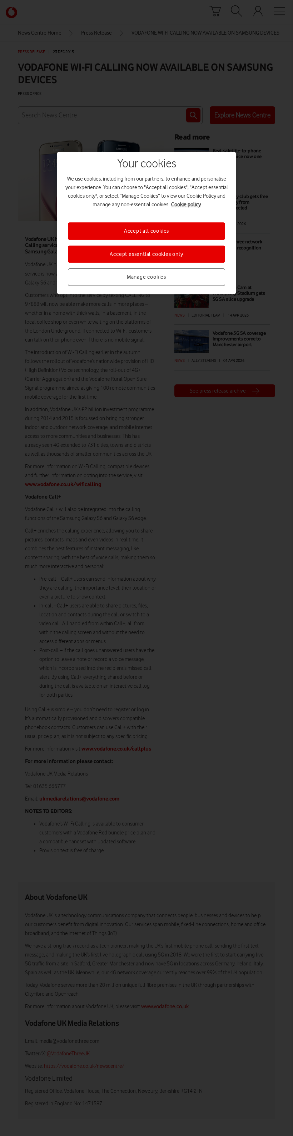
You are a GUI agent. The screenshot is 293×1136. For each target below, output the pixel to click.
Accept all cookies (146, 231)
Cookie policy (186, 205)
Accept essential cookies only (146, 254)
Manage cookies (146, 277)
